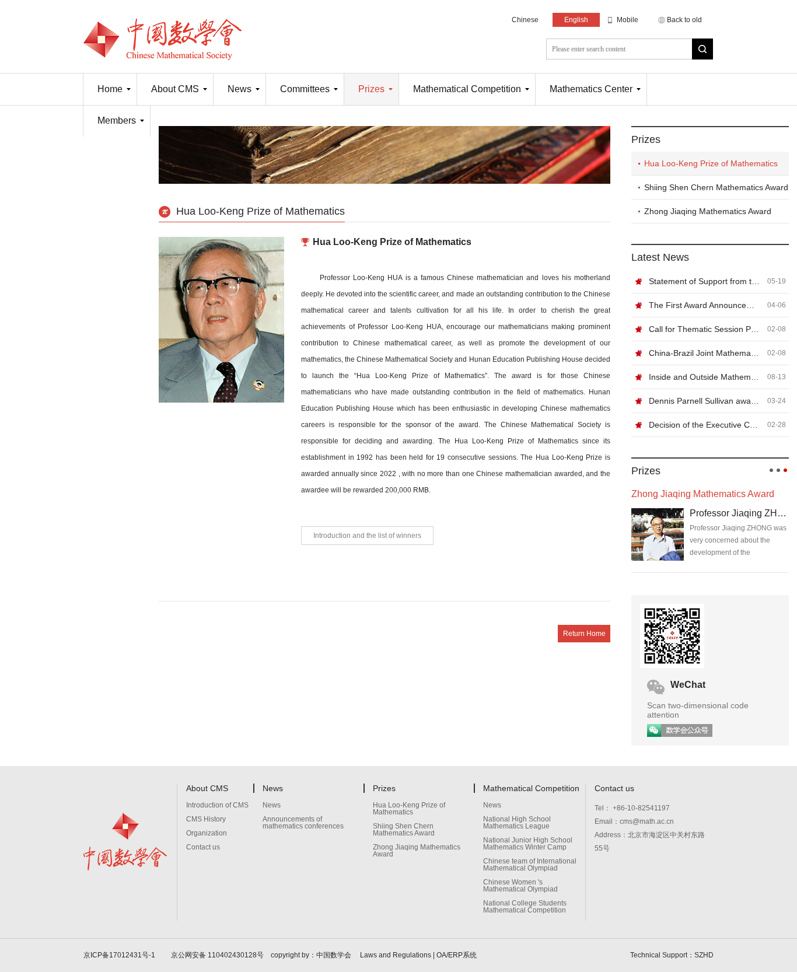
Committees (305, 89)
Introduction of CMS (217, 805)
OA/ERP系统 (456, 955)
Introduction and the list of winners (367, 536)
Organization (206, 833)
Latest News (660, 257)
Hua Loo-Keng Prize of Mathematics (711, 163)
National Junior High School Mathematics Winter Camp (527, 844)
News (239, 89)
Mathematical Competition (467, 89)
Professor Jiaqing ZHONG (739, 513)
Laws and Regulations (395, 955)
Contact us (203, 847)
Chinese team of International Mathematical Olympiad (529, 865)
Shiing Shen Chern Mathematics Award (716, 187)
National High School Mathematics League (517, 823)
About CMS (175, 89)
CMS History (206, 819)
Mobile (627, 20)
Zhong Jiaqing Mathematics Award (707, 211)
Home (110, 89)
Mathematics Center (591, 89)
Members (116, 120)
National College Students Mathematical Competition (525, 907)
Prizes (371, 89)
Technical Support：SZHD (672, 955)
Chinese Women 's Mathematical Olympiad (520, 886)
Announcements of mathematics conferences (303, 823)
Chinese (525, 20)
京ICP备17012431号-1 (120, 955)
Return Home (584, 634)
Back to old (684, 20)
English (576, 20)
